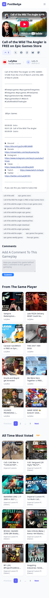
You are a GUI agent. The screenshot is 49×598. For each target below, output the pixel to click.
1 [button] (15, 423)
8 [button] (30, 423)
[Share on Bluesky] (32, 52)
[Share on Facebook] (21, 52)
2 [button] (20, 423)
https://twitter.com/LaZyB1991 (18, 176)
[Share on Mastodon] (38, 52)
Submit (8, 274)
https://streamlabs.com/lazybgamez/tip (22, 152)
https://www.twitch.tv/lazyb (32, 170)
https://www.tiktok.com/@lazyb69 (19, 167)
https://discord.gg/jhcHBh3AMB (19, 146)
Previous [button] (7, 423)
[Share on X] (15, 52)
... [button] (25, 423)
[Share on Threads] (27, 52)
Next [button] (36, 423)
